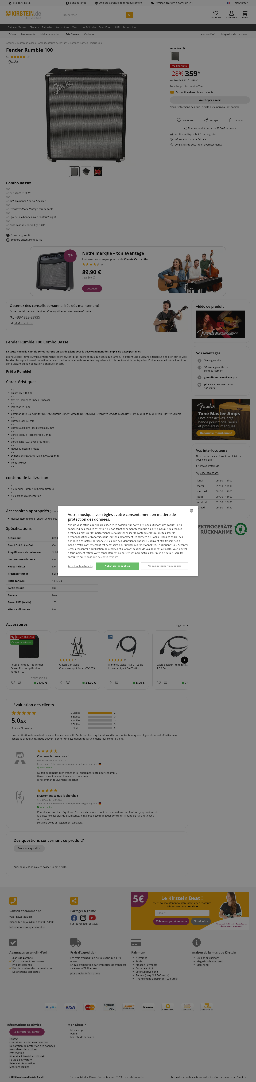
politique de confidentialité (102, 557)
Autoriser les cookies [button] (117, 566)
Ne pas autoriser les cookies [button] (164, 566)
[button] (80, 566)
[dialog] (128, 541)
